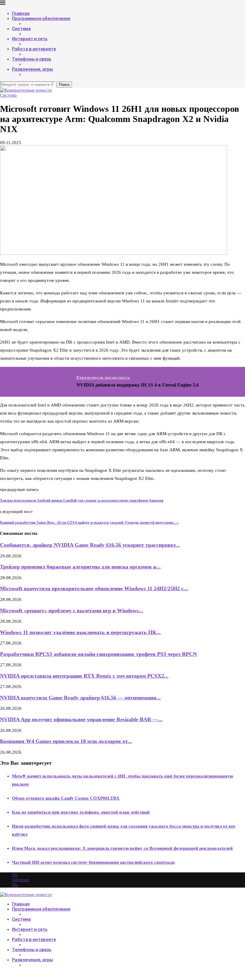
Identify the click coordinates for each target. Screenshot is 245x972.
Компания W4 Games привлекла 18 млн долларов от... (66, 741)
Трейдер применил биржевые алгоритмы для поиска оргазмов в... (80, 567)
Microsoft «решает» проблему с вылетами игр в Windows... (71, 611)
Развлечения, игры (32, 69)
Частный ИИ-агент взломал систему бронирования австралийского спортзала (93, 862)
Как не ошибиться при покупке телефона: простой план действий (81, 812)
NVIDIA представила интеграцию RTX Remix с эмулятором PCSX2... (84, 676)
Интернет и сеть (30, 38)
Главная (21, 13)
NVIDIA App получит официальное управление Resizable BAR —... (81, 719)
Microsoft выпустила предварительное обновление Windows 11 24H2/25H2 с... (94, 588)
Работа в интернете (34, 49)
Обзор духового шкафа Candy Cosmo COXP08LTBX (66, 798)
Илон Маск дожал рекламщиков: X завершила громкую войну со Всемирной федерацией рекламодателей (122, 848)
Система (21, 28)
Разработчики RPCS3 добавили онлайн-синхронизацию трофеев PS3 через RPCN (98, 654)
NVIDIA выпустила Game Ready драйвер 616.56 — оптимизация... (80, 698)
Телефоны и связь (31, 59)
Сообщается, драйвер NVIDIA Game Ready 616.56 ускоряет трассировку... (90, 545)
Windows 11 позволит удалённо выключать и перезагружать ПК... (80, 632)
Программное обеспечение (41, 18)
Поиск (64, 84)
